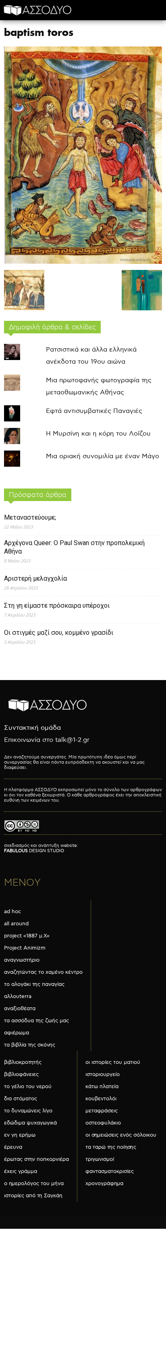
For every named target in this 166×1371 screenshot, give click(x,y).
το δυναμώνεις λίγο (28, 1111)
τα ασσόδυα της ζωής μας (36, 1020)
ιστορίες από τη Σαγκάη (33, 1195)
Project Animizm (25, 948)
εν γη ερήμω (19, 1135)
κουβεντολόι (100, 1098)
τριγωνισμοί (99, 1159)
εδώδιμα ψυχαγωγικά (30, 1123)
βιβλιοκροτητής (23, 1062)
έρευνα (13, 1147)
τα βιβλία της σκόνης (29, 1045)
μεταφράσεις (101, 1111)
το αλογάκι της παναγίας (34, 984)
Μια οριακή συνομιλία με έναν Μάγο (102, 456)
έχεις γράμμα (20, 1171)
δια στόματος (20, 1098)
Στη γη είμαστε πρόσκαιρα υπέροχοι (57, 605)
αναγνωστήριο (21, 960)
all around (16, 923)
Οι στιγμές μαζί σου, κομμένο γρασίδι (58, 632)
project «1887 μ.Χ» (27, 936)
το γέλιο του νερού (28, 1086)
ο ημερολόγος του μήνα (34, 1183)
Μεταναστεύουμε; (30, 517)
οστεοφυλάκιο (103, 1123)
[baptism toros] (83, 262)
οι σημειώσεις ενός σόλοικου (120, 1135)
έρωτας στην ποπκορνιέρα (36, 1159)
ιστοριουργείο (102, 1074)
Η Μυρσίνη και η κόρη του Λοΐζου (98, 434)
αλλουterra (17, 996)
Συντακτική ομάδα (32, 728)
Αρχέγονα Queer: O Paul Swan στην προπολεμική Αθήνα (74, 547)
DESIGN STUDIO (34, 850)
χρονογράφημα (104, 1183)
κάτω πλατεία (101, 1086)
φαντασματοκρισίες (109, 1171)
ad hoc (12, 911)
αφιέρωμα (16, 1033)
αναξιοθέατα (19, 1008)
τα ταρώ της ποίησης (110, 1147)
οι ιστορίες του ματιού (112, 1062)
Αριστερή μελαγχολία (35, 578)
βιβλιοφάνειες (21, 1074)
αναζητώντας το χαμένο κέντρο (43, 972)
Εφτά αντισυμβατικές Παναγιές (94, 411)
